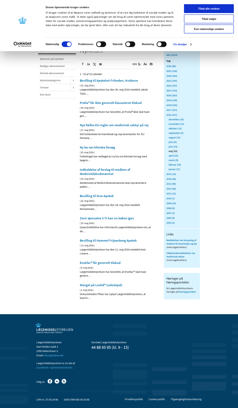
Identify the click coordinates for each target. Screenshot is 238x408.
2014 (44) (171, 179)
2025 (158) (171, 71)
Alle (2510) (172, 55)
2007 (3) (170, 213)
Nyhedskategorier (50, 80)
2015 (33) (171, 174)
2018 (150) (171, 105)
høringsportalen (187, 291)
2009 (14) (171, 203)
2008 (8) (170, 208)
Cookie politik (157, 399)
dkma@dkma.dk (53, 355)
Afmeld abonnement (52, 73)
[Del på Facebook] (82, 64)
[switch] (101, 44)
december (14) (176, 119)
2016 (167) (171, 114)
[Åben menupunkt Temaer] (73, 87)
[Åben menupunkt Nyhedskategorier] (73, 80)
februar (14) (175, 164)
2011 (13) (171, 193)
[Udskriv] (151, 64)
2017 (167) (171, 110)
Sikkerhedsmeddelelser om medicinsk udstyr (180, 255)
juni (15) (173, 146)
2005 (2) (170, 222)
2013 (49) (171, 183)
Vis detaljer (180, 44)
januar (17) (174, 169)
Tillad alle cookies (209, 8)
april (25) (173, 155)
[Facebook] (50, 383)
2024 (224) (171, 75)
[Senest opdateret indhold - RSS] (136, 64)
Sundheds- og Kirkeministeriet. (54, 367)
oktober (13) (175, 128)
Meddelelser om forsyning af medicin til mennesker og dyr (181, 242)
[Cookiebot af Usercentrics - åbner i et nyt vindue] (22, 44)
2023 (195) (171, 80)
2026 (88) (171, 66)
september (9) (176, 133)
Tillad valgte (209, 18)
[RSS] (64, 383)
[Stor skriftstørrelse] (145, 64)
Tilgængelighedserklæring (186, 399)
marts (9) (173, 160)
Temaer (44, 87)
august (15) (175, 137)
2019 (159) (171, 100)
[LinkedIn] (57, 383)
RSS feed (45, 94)
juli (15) (173, 142)
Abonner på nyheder (52, 59)
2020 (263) (171, 95)
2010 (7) (170, 198)
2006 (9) (170, 217)
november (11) (176, 123)
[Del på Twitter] (94, 64)
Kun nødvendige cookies (209, 29)
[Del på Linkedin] (88, 64)
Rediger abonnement (52, 66)
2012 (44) (171, 188)
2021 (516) (171, 90)
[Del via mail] (100, 64)
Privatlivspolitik (134, 399)
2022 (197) (171, 85)
